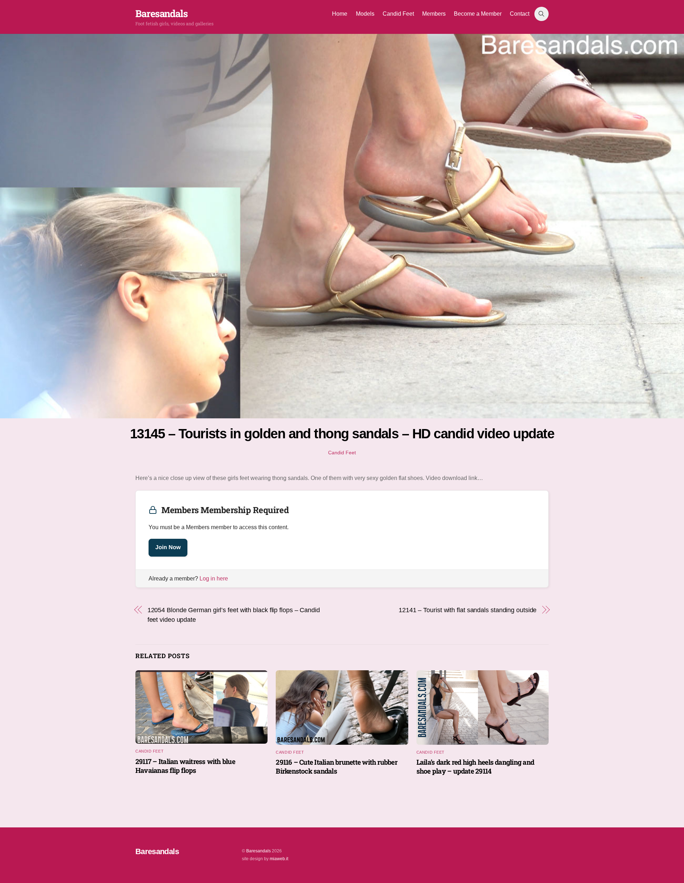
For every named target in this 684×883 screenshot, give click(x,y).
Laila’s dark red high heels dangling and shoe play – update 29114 (475, 766)
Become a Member (478, 14)
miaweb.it (279, 858)
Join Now (168, 547)
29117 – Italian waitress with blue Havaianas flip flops (185, 766)
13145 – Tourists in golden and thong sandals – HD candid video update (342, 433)
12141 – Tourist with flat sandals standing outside (468, 610)
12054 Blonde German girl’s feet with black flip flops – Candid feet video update (233, 614)
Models (365, 14)
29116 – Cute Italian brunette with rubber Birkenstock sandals (336, 766)
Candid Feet (398, 14)
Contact (519, 14)
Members (434, 14)
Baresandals (258, 850)
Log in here (214, 578)
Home (339, 14)
